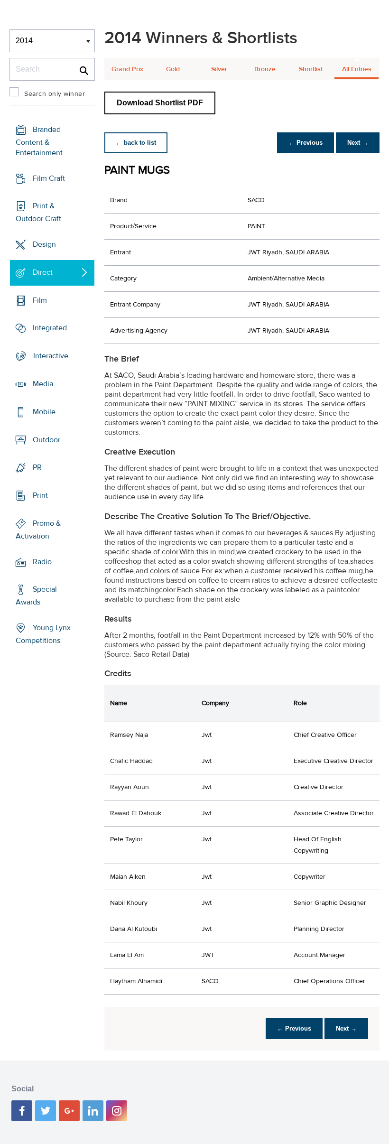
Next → (357, 142)
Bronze (265, 69)
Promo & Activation (38, 530)
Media (43, 384)
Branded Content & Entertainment (39, 141)
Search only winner (54, 94)
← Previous (305, 142)
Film (40, 300)
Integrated (50, 328)
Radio (42, 561)
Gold (173, 69)
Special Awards (36, 596)
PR (37, 467)
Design (44, 244)
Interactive (50, 356)
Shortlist (311, 69)
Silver (219, 69)
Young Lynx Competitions (43, 634)
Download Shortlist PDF (160, 103)
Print (40, 495)
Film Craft (49, 178)
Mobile (44, 412)
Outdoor (46, 439)
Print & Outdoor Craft (38, 212)
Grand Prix (127, 69)
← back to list (136, 142)
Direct (43, 272)
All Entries (356, 69)
